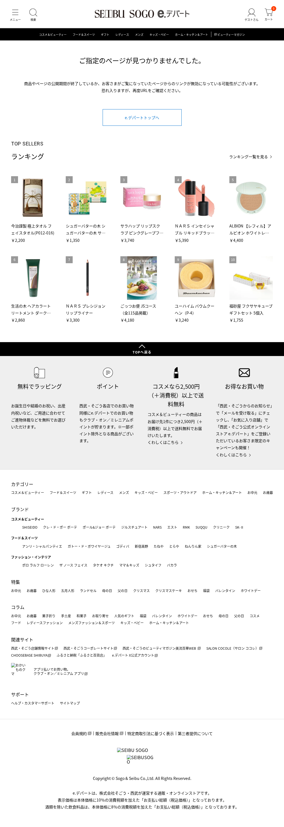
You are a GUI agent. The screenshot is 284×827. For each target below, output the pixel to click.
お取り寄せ (100, 615)
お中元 (252, 492)
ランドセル (88, 590)
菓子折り (48, 615)
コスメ (255, 615)
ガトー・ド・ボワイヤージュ (89, 546)
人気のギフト (124, 615)
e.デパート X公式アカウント (133, 655)
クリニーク (221, 527)
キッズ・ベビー (159, 34)
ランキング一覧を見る (248, 156)
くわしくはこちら (163, 442)
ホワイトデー (251, 590)
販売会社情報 (107, 733)
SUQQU (201, 527)
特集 (15, 581)
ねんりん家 (193, 546)
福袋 (206, 590)
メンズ (139, 34)
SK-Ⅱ (239, 527)
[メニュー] (15, 15)
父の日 (123, 590)
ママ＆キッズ (129, 565)
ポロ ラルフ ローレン (38, 565)
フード (16, 622)
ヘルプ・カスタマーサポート (32, 703)
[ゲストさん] (251, 15)
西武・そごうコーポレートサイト (88, 648)
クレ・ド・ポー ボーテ (60, 527)
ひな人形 (48, 590)
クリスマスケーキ (168, 590)
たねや (159, 546)
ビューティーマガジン (231, 34)
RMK (186, 527)
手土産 (66, 615)
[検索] (33, 15)
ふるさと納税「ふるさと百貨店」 (81, 655)
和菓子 (82, 615)
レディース (122, 34)
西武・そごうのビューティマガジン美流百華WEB (160, 648)
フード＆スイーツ (84, 34)
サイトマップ (70, 703)
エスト (172, 527)
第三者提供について (195, 733)
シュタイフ (153, 565)
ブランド (20, 509)
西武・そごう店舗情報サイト (32, 648)
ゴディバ (122, 546)
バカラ (172, 565)
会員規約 (79, 733)
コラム (17, 607)
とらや (174, 546)
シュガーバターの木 (222, 546)
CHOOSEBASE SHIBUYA (29, 655)
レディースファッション (45, 622)
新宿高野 (141, 546)
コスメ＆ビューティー (53, 34)
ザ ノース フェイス (73, 565)
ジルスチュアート (134, 527)
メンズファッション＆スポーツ (91, 622)
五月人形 (67, 590)
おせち (192, 590)
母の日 (107, 590)
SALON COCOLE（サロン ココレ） (232, 648)
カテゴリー (22, 484)
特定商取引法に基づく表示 (150, 733)
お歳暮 (268, 492)
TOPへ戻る (142, 352)
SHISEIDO (29, 527)
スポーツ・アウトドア (180, 492)
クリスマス (141, 590)
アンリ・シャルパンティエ (42, 546)
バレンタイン (225, 590)
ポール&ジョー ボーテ (99, 527)
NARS (157, 527)
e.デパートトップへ (142, 117)
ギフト (105, 34)
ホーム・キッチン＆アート (191, 34)
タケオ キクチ (103, 565)
